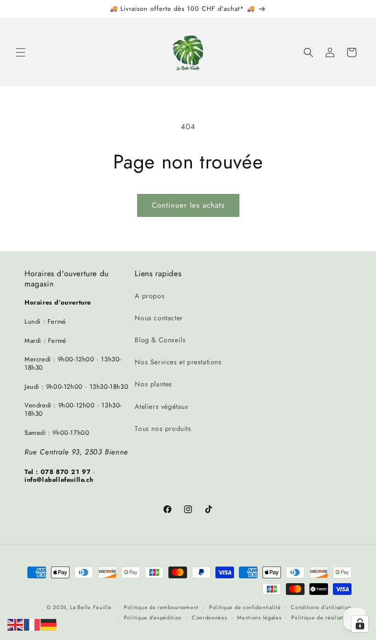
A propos (149, 296)
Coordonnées (209, 617)
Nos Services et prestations (178, 362)
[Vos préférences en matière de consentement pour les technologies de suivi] (360, 624)
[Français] (32, 624)
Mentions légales (259, 617)
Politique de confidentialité (245, 607)
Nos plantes (153, 384)
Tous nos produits (163, 428)
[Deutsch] (49, 624)
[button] (20, 52)
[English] (15, 624)
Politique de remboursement (161, 607)
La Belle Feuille (90, 607)
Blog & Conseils (160, 340)
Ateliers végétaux (161, 406)
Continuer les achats (188, 205)
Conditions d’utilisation (321, 607)
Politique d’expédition (153, 617)
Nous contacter (159, 318)
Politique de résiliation (321, 617)
